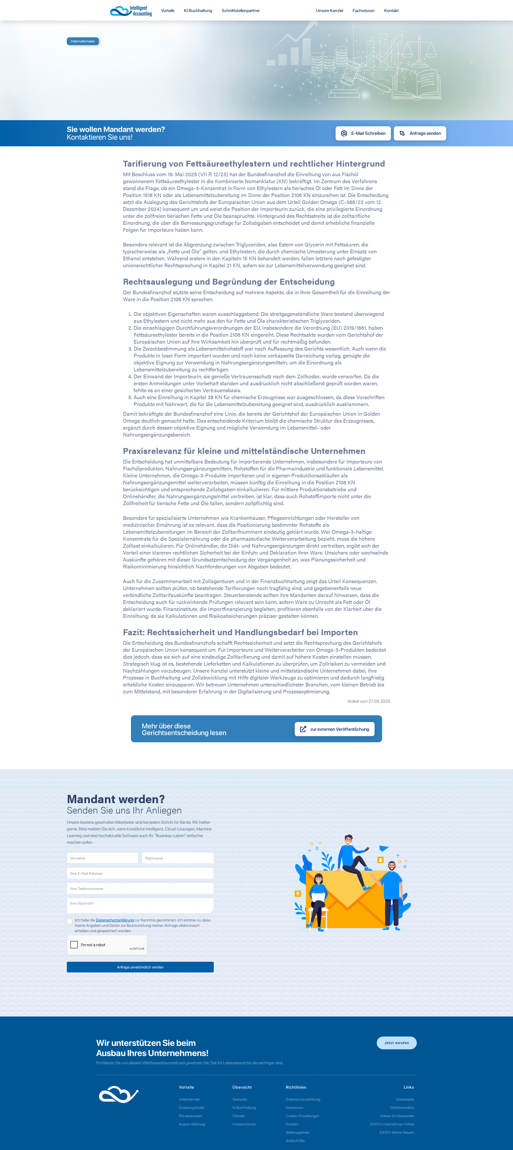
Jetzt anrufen (396, 1043)
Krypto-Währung (192, 1124)
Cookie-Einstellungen (302, 1116)
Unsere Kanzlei (244, 1124)
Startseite (239, 1099)
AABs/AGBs (295, 1141)
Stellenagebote (297, 1132)
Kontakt (292, 1124)
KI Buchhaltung (244, 1107)
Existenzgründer (191, 1107)
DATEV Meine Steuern (397, 1132)
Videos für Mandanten (397, 1116)
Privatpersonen (190, 1116)
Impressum (294, 1107)
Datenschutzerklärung (115, 920)
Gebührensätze (402, 1107)
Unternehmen (189, 1099)
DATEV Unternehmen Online (392, 1124)
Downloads (405, 1099)
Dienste (238, 1116)
